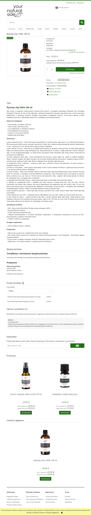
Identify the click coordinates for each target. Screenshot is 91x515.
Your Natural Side (60, 83)
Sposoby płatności (32, 496)
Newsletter (68, 502)
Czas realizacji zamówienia (34, 499)
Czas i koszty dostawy (33, 502)
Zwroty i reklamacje (13, 502)
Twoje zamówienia (52, 496)
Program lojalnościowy (14, 505)
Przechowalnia (50, 502)
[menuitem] (12, 29)
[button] (53, 89)
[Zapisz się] (77, 345)
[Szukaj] (81, 22)
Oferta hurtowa (70, 499)
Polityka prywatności (13, 499)
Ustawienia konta (51, 499)
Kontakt (67, 496)
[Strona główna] (15, 11)
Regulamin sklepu (12, 496)
